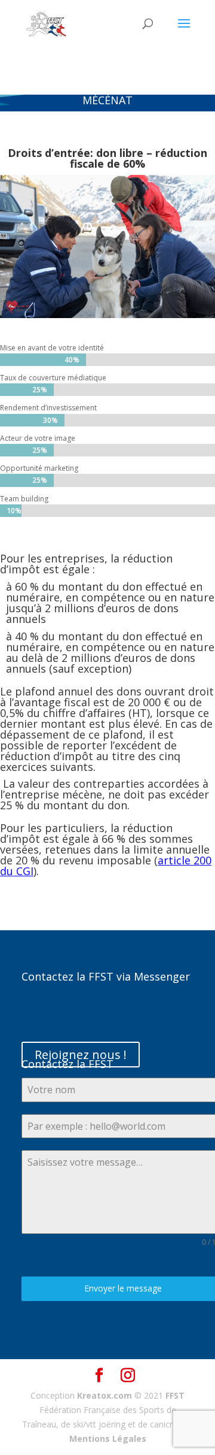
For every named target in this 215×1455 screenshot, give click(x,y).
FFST (175, 1395)
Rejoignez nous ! (81, 1054)
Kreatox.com (104, 1395)
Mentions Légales (107, 1438)
